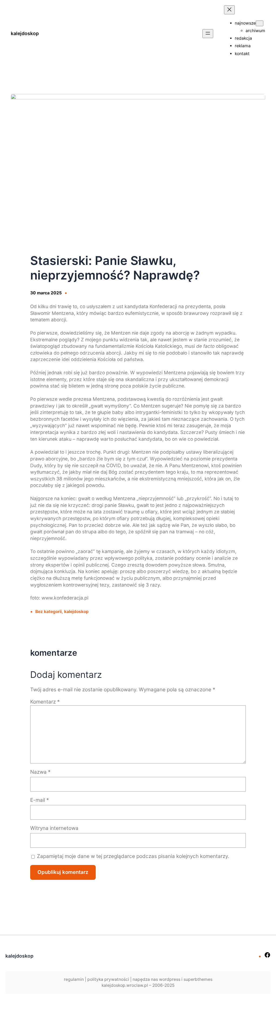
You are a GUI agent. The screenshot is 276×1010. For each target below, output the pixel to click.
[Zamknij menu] (229, 9)
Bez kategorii (48, 611)
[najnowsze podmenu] (259, 23)
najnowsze (245, 23)
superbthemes (198, 979)
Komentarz (45, 702)
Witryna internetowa (54, 828)
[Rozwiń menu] (207, 33)
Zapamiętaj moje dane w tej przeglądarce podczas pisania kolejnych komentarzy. (133, 856)
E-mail (39, 800)
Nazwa (40, 772)
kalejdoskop (25, 33)
